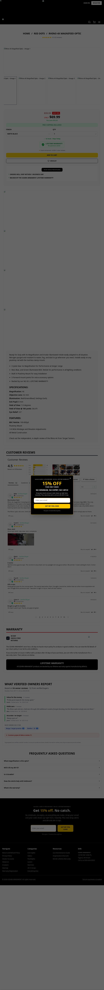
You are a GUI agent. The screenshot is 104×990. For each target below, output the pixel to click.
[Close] (70, 478)
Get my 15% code (52, 506)
